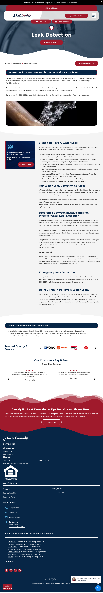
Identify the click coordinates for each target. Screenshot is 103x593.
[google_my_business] (20, 571)
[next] (95, 347)
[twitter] (11, 571)
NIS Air (10, 557)
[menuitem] (27, 489)
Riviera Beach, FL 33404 (17, 527)
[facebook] (6, 571)
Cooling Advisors (14, 552)
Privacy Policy (56, 489)
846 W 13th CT (14, 524)
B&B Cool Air (12, 547)
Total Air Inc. (12, 554)
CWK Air (11, 544)
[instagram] (15, 571)
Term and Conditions (59, 493)
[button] (94, 15)
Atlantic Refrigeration (15, 549)
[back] (40, 347)
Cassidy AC (12, 542)
